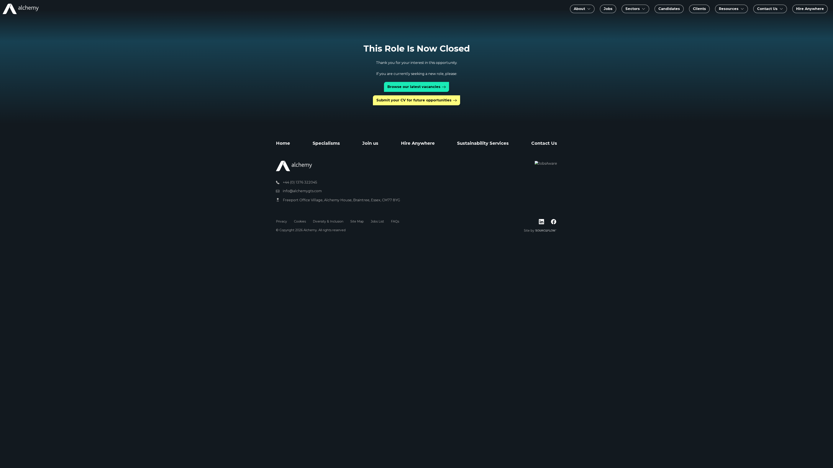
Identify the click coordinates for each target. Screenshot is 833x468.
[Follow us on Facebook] (553, 222)
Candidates (669, 9)
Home (283, 143)
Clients (699, 9)
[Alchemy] (294, 166)
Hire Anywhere (810, 9)
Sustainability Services (483, 143)
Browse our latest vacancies (413, 87)
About (579, 9)
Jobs (608, 9)
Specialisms (326, 143)
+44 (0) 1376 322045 (300, 182)
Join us (370, 143)
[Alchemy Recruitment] (21, 9)
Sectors (632, 9)
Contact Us (544, 143)
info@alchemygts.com (302, 191)
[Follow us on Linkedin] (541, 222)
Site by (540, 231)
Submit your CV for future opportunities (413, 100)
